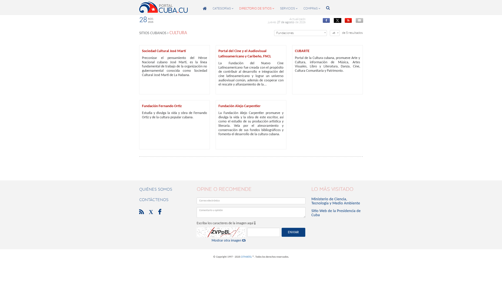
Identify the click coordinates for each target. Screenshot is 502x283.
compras (311, 8)
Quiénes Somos (155, 189)
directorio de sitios (256, 8)
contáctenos (153, 200)
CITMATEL (246, 256)
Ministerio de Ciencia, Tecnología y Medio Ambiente (335, 201)
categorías (223, 8)
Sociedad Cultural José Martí (164, 51)
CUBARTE (302, 51)
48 (335, 32)
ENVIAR (293, 232)
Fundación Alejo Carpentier (239, 106)
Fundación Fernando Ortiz (162, 106)
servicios (288, 8)
